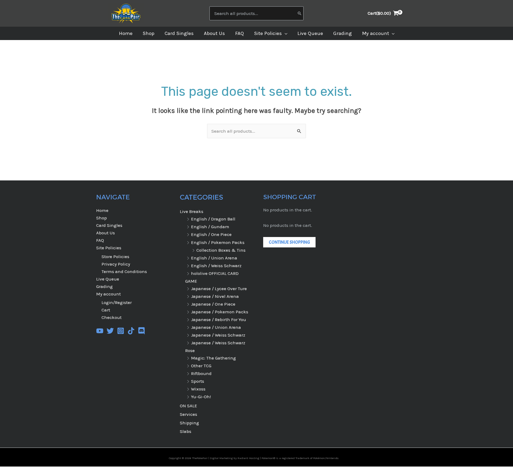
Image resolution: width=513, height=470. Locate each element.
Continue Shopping (289, 242)
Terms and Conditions (124, 271)
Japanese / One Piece (213, 304)
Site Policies (108, 247)
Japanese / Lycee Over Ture (219, 288)
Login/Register (117, 302)
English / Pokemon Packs (217, 242)
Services (188, 414)
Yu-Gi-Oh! (201, 396)
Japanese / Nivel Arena (215, 296)
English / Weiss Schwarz (216, 265)
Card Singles (109, 225)
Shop (101, 217)
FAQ (100, 240)
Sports (197, 381)
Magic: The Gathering (213, 358)
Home (102, 210)
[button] (284, 33)
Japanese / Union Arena (216, 327)
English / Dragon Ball (213, 219)
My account (108, 294)
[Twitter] (110, 330)
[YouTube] (99, 330)
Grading (104, 286)
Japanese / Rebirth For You (218, 319)
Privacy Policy (116, 264)
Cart (106, 310)
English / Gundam (210, 226)
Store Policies (115, 256)
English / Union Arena (214, 257)
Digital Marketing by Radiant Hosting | (236, 458)
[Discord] (141, 330)
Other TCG (201, 365)
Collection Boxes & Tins (221, 250)
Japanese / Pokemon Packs (219, 311)
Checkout (112, 317)
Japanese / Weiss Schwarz (218, 335)
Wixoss (198, 389)
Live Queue (107, 279)
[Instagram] (120, 330)
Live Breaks (191, 211)
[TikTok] (131, 330)
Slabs (185, 431)
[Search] (299, 13)
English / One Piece (211, 234)
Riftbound (201, 373)
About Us (105, 232)
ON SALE (188, 405)
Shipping (189, 422)
